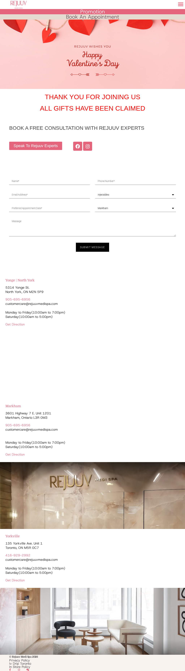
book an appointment (92, 16)
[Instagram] (87, 146)
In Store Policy (19, 667)
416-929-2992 (17, 555)
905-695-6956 (17, 299)
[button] (180, 4)
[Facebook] (77, 146)
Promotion (92, 11)
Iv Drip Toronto (20, 663)
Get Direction (15, 324)
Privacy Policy (19, 660)
